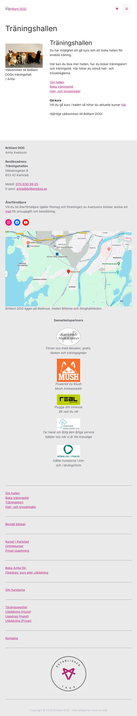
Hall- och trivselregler (65, 91)
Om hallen (57, 82)
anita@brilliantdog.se (32, 189)
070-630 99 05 (27, 184)
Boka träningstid (61, 86)
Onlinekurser (14, 546)
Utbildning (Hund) (18, 612)
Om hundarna (15, 590)
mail (8, 211)
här (123, 105)
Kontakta (11, 638)
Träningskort (14, 502)
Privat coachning (17, 550)
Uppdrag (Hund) (17, 616)
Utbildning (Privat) (18, 621)
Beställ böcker (15, 524)
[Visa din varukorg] (117, 9)
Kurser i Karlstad (17, 541)
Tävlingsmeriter (16, 607)
